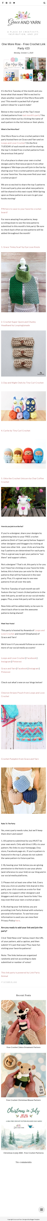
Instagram (6, 661)
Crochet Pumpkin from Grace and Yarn (20, 759)
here (18, 920)
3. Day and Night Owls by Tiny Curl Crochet (22, 382)
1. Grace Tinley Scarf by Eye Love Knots (20, 247)
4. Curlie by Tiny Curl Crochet (15, 430)
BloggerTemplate (35, 1219)
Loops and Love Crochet (13, 143)
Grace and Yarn (8, 668)
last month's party (31, 115)
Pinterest (17, 661)
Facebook (31, 658)
